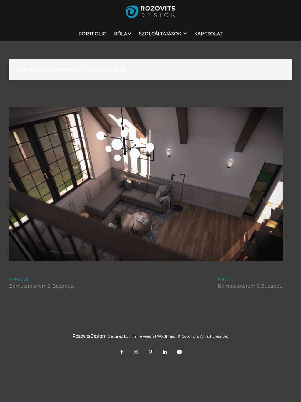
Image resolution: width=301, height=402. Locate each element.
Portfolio (92, 33)
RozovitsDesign (88, 336)
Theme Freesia (142, 336)
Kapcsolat (208, 33)
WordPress (166, 336)
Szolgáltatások (160, 33)
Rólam (123, 33)
